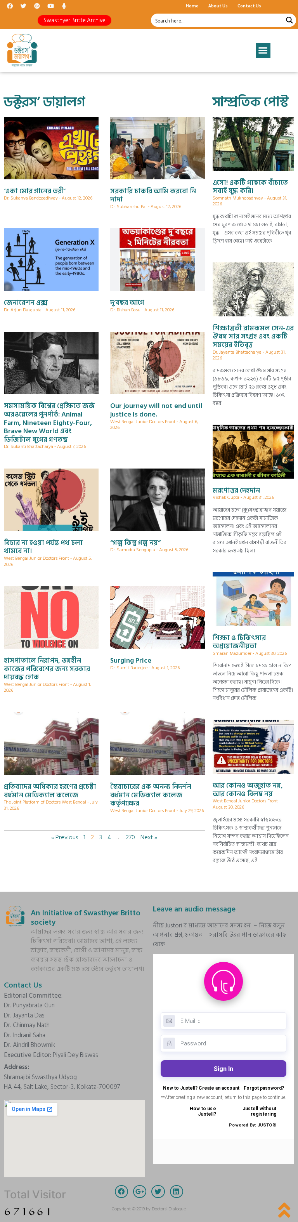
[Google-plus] (37, 6)
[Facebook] (10, 6)
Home (192, 6)
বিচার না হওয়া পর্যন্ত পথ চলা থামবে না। (43, 547)
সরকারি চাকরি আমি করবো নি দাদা (153, 195)
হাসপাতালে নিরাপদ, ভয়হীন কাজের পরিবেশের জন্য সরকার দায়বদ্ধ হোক (47, 669)
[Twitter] (23, 6)
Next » (148, 837)
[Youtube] (50, 6)
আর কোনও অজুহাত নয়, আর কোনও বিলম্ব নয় (248, 790)
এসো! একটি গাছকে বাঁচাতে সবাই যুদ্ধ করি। (250, 187)
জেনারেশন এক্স (26, 302)
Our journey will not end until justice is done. (156, 410)
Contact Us (249, 6)
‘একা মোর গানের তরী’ (35, 191)
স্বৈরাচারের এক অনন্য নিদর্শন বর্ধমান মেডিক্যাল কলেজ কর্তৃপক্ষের (150, 795)
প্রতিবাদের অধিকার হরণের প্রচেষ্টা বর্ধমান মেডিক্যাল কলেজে (50, 791)
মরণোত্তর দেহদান (236, 490)
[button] (74, 20)
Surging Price (130, 660)
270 (130, 837)
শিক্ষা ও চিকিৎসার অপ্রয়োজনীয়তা (239, 642)
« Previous (64, 837)
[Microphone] (64, 6)
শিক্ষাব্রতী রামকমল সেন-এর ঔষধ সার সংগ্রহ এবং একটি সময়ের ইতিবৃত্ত (253, 337)
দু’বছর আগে (127, 302)
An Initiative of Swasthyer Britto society (85, 918)
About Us (218, 6)
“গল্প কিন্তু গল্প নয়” (135, 543)
